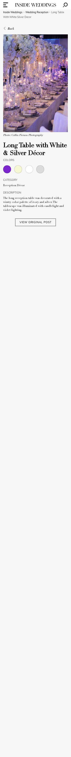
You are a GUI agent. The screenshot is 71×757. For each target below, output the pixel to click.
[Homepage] (35, 5)
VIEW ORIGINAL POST (35, 222)
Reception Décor (14, 185)
